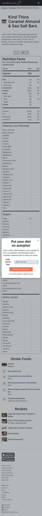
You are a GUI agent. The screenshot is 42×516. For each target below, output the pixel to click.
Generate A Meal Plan (21, 269)
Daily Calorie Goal (8, 261)
